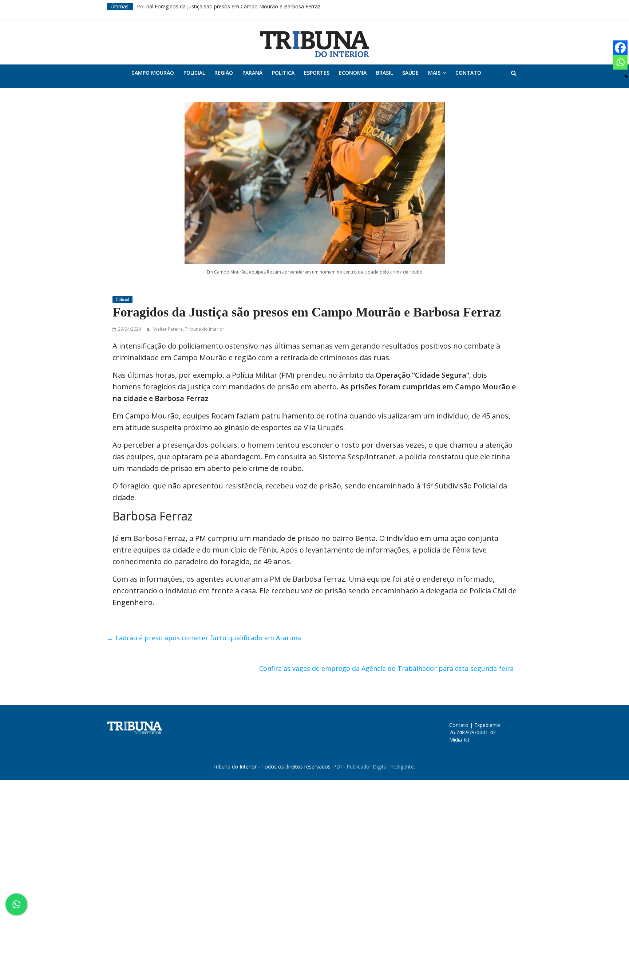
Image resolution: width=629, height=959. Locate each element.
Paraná (252, 72)
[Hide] (626, 76)
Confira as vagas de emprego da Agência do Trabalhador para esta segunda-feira (390, 668)
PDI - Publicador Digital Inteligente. (374, 766)
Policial (145, 6)
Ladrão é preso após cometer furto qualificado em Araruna (204, 637)
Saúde (410, 72)
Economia (353, 72)
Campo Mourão (152, 72)
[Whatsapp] (620, 62)
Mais (434, 72)
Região (223, 72)
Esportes (316, 72)
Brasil (384, 72)
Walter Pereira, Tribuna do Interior (188, 329)
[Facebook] (620, 47)
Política (283, 72)
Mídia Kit (459, 739)
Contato (468, 72)
